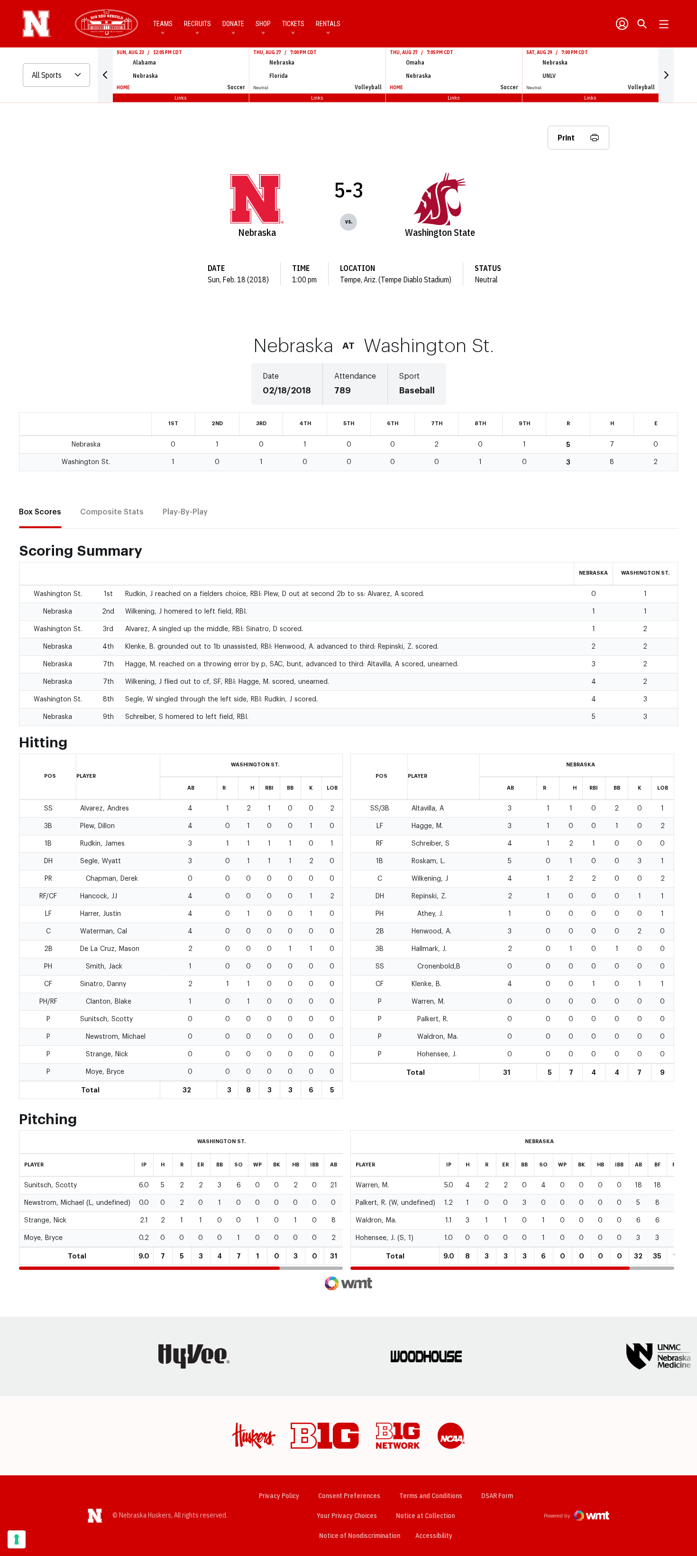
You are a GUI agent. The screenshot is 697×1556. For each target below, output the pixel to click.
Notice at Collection (425, 1515)
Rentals (328, 24)
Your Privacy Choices (347, 1515)
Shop (263, 24)
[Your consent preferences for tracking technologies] (17, 1539)
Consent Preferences (349, 1495)
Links (180, 97)
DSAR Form (497, 1495)
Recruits (197, 24)
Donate (233, 24)
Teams (163, 24)
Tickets (293, 24)
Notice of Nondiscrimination (359, 1535)
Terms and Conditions (430, 1495)
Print (566, 137)
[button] (105, 74)
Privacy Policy (279, 1495)
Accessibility (433, 1535)
